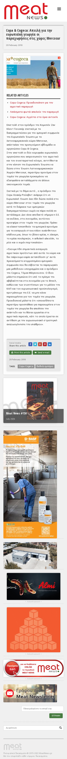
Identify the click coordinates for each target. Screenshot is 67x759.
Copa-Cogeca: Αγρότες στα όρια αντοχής (34, 117)
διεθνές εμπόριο (45, 366)
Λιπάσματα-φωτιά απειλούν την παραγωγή (34, 111)
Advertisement (33, 602)
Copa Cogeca (26, 366)
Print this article (20, 352)
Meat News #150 (16, 413)
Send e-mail (42, 352)
